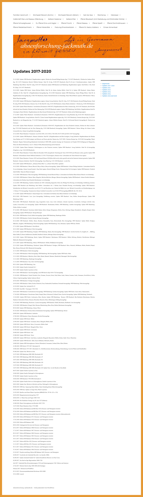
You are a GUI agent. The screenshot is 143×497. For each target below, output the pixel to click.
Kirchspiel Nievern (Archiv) (43, 15)
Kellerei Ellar (71, 19)
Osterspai (114, 15)
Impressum (105, 83)
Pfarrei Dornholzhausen (116, 23)
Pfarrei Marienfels (43, 27)
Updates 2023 (106, 92)
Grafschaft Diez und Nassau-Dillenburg (28, 19)
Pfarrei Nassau (82, 23)
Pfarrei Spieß (97, 23)
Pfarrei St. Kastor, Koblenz (89, 27)
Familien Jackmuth (20, 15)
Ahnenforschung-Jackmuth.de (22, 488)
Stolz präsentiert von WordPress (44, 488)
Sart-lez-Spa (88, 15)
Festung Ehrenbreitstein (64, 27)
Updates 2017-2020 (108, 86)
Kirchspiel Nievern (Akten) (68, 15)
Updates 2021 (106, 88)
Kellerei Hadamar (54, 19)
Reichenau (102, 15)
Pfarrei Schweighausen (22, 23)
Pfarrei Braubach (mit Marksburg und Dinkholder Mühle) (102, 19)
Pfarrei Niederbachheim (22, 27)
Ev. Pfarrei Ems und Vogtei (46, 23)
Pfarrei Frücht (66, 23)
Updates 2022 (106, 90)
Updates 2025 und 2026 (109, 96)
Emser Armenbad (110, 27)
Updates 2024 (106, 94)
